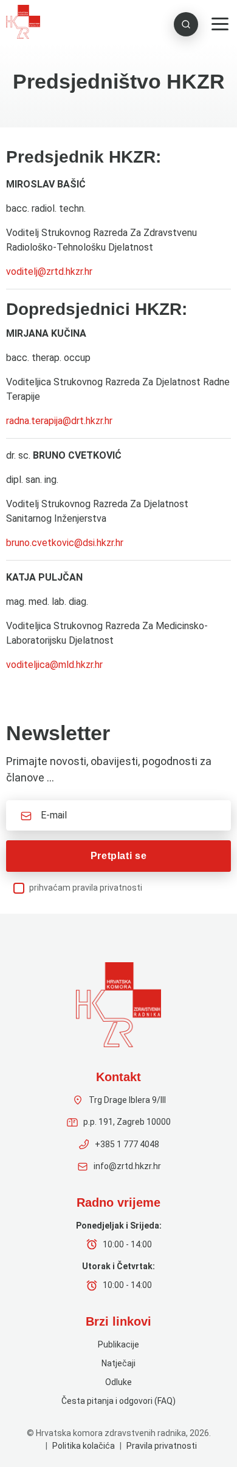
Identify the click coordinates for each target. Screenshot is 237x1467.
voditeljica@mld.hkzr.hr (54, 664)
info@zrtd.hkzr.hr (127, 1166)
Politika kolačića (83, 1446)
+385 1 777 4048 (127, 1144)
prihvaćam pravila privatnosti (85, 887)
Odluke (118, 1382)
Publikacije (118, 1344)
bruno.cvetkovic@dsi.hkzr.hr (64, 542)
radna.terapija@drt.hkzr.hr (59, 421)
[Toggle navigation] (220, 24)
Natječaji (118, 1363)
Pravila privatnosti (161, 1446)
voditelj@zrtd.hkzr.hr (49, 271)
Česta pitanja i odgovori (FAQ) (118, 1401)
